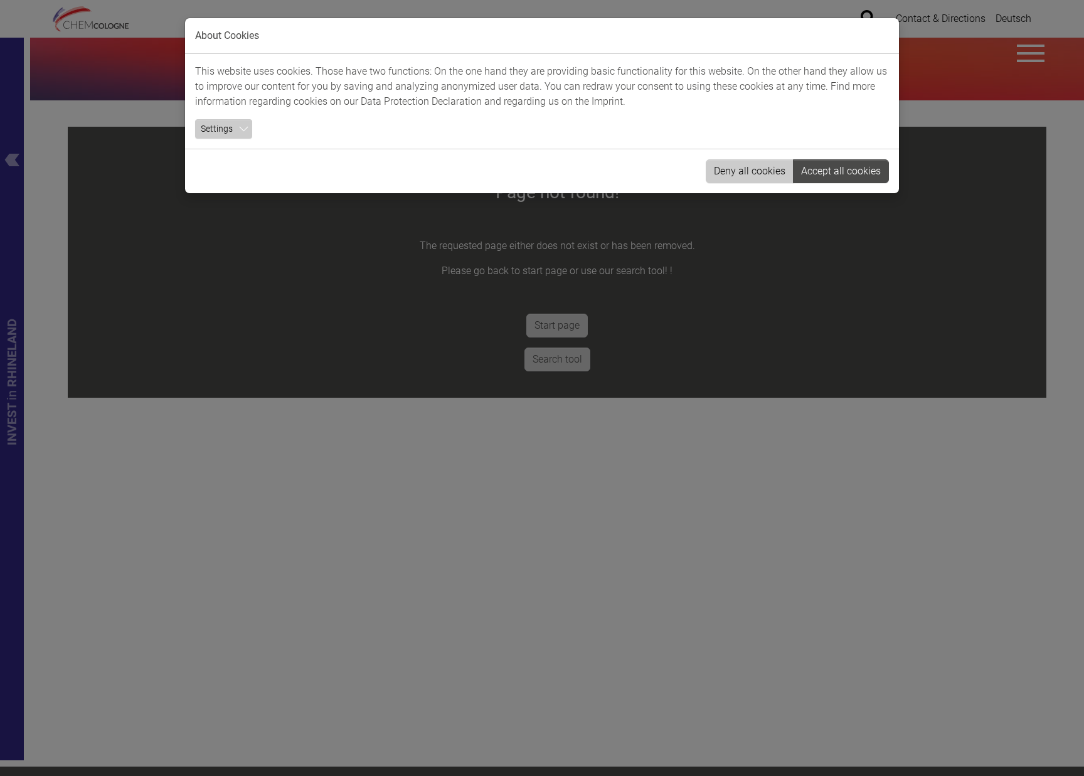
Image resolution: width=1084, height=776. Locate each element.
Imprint (607, 101)
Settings (217, 129)
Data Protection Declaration (421, 101)
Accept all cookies (841, 171)
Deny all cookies (749, 171)
